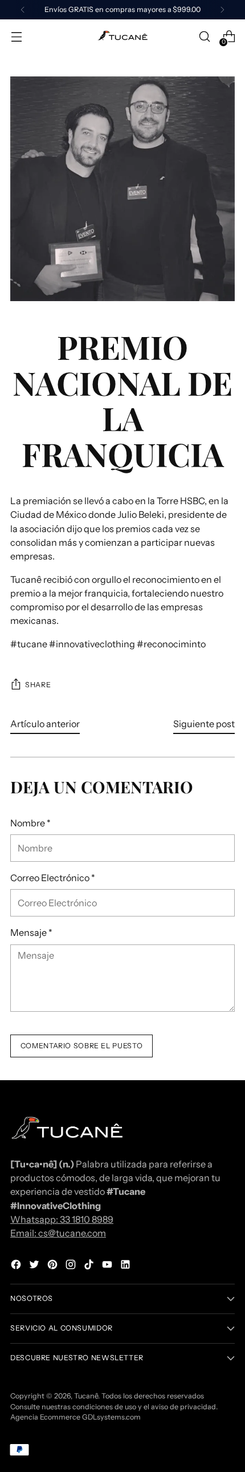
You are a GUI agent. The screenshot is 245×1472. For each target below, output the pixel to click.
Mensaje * (31, 932)
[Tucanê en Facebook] (17, 1266)
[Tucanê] (122, 36)
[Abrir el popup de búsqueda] (204, 36)
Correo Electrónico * (52, 877)
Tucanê (86, 1396)
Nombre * (30, 823)
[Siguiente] (222, 9)
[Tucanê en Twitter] (35, 1266)
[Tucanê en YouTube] (108, 1266)
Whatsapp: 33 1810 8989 (61, 1219)
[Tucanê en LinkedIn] (126, 1266)
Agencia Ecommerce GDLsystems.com (75, 1417)
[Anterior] (22, 9)
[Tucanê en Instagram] (72, 1266)
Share (38, 684)
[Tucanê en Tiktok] (90, 1266)
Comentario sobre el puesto (81, 1045)
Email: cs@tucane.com (58, 1233)
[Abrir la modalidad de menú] (16, 36)
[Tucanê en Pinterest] (53, 1266)
